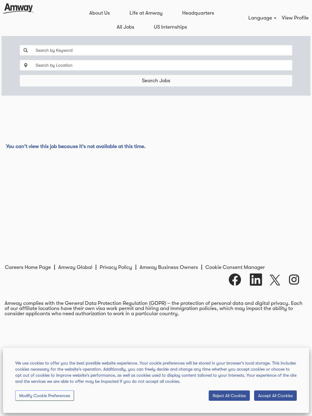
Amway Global (75, 267)
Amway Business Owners (169, 267)
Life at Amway (146, 13)
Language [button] (260, 18)
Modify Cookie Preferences (44, 395)
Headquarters (198, 13)
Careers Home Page (28, 267)
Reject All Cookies (229, 395)
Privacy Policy (116, 267)
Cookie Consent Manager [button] (235, 267)
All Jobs (125, 27)
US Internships (170, 27)
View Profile (295, 18)
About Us (99, 13)
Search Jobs (156, 80)
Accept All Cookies (275, 395)
